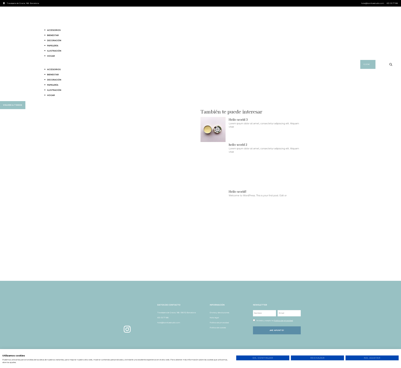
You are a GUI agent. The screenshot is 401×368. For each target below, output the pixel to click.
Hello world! (237, 191)
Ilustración (54, 51)
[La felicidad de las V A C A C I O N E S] (34, 257)
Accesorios (54, 30)
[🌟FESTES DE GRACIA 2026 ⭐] (100, 257)
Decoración (54, 40)
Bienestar (53, 35)
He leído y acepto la (274, 320)
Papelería (52, 45)
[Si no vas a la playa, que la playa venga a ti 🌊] (233, 257)
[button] (197, 64)
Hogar (51, 56)
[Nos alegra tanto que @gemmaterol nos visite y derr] (300, 257)
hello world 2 (238, 144)
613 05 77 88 (163, 317)
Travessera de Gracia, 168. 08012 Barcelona (176, 312)
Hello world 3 (238, 119)
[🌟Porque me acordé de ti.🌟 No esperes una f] (366, 257)
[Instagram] (127, 329)
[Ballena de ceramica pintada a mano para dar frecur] (167, 257)
